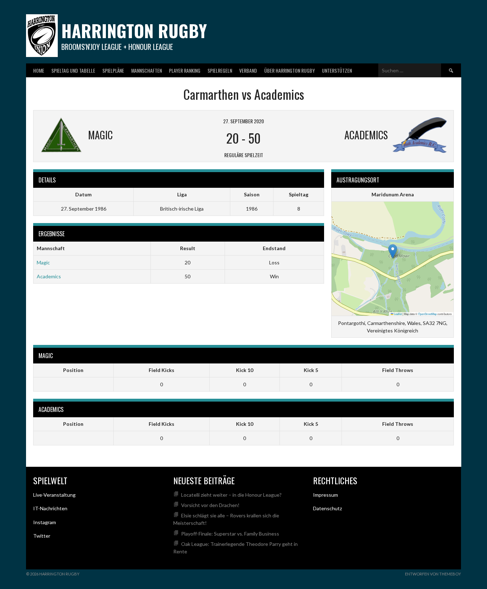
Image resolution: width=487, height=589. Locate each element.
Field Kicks (161, 370)
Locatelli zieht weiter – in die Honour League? (231, 495)
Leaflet (397, 314)
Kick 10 (244, 370)
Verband (248, 70)
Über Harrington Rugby (289, 70)
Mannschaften (146, 70)
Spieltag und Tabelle (73, 70)
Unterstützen (337, 70)
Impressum (325, 495)
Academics (49, 276)
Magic (43, 262)
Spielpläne (113, 70)
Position (73, 370)
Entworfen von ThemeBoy (433, 574)
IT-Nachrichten (50, 508)
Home (38, 70)
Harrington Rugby (134, 30)
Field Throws (397, 370)
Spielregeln (219, 70)
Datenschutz (327, 508)
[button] (392, 251)
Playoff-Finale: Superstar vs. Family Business (230, 534)
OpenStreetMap (427, 314)
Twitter (41, 536)
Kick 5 (311, 370)
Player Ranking (184, 70)
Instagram (44, 522)
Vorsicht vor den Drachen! (210, 505)
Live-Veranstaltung (54, 495)
